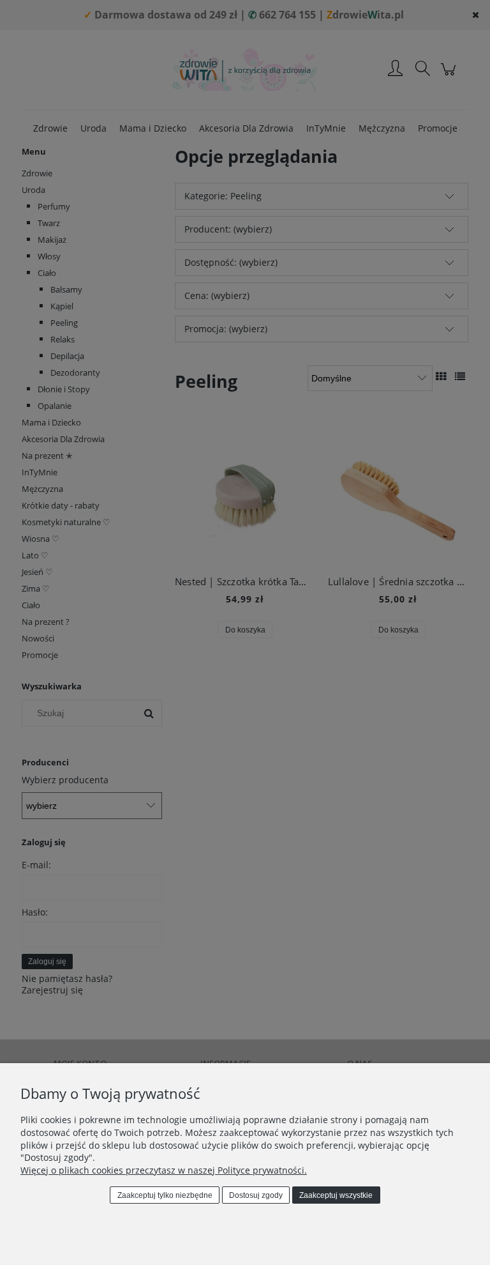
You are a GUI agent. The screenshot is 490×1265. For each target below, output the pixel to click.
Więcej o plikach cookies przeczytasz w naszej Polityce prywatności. (163, 1170)
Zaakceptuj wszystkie (336, 1195)
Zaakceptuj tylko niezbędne (164, 1195)
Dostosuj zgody (256, 1195)
